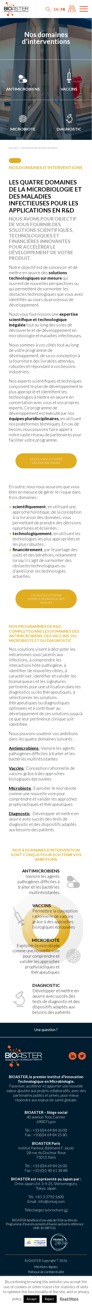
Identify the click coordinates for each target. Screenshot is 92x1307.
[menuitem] (56, 9)
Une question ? (46, 1030)
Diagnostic (69, 129)
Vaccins (69, 89)
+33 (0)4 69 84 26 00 (50, 1130)
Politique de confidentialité (46, 1272)
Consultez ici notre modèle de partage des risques (46, 598)
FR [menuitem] (63, 9)
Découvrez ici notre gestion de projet (46, 461)
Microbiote (22, 129)
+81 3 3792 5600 (49, 1197)
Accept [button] (31, 1299)
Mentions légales (46, 1267)
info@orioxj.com (52, 1201)
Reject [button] (49, 1299)
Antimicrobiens (23, 89)
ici (65, 1210)
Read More (69, 1299)
